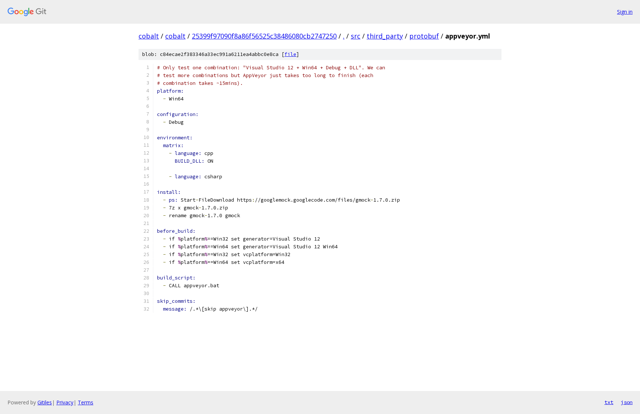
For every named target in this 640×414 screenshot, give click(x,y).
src (355, 36)
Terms (85, 402)
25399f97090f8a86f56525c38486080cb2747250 (264, 36)
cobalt (149, 36)
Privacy (64, 402)
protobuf (424, 36)
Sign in (625, 11)
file (290, 54)
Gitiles (44, 402)
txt (608, 402)
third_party (385, 36)
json (627, 402)
